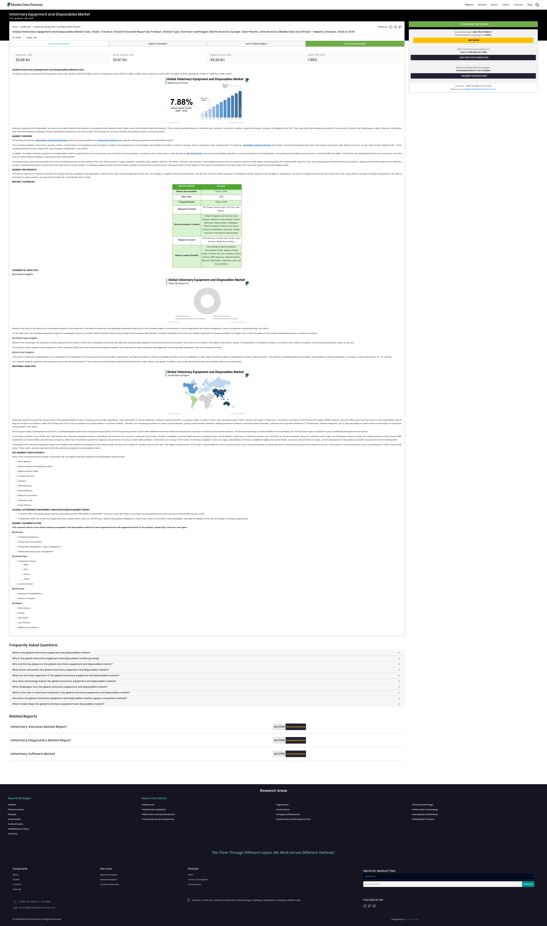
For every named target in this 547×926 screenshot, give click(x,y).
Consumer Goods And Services (158, 819)
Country (12, 833)
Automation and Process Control (293, 819)
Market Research (108, 879)
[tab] (59, 44)
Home (15, 27)
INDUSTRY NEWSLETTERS (379, 871)
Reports (469, 4)
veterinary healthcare (109, 140)
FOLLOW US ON (373, 900)
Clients (505, 4)
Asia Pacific (14, 819)
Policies (193, 868)
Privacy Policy (194, 884)
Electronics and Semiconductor (158, 814)
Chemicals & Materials (154, 809)
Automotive (282, 809)
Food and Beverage (422, 804)
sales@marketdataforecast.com (479, 89)
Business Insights (109, 874)
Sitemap (17, 889)
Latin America (15, 824)
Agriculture (282, 804)
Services (482, 4)
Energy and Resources (288, 814)
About (494, 4)
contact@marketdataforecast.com (36, 907)
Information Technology (425, 809)
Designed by (405, 919)
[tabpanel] (207, 340)
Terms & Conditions (198, 879)
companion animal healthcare (51, 140)
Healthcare (26, 27)
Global (12, 804)
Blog (529, 4)
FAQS (190, 874)
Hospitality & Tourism (423, 819)
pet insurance (194, 153)
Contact (518, 4)
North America (16, 809)
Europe (12, 814)
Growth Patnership (109, 884)
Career (16, 879)
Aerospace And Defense (425, 814)
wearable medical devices (257, 145)
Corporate (20, 868)
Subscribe (528, 884)
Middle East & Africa (18, 828)
